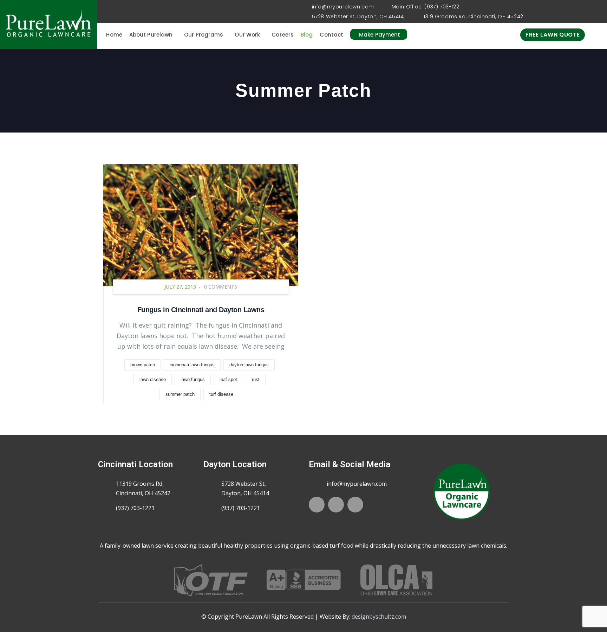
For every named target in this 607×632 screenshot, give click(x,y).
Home (114, 34)
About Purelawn (150, 34)
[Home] (48, 24)
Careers (283, 34)
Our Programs (203, 34)
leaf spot (228, 379)
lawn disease (152, 379)
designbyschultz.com (379, 616)
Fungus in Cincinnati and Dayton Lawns (201, 310)
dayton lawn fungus (249, 364)
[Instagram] (355, 504)
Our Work (247, 34)
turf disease (221, 394)
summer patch (180, 394)
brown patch (142, 364)
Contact (331, 34)
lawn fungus (193, 379)
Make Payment (379, 34)
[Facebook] (317, 504)
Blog (307, 34)
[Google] (336, 504)
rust (256, 379)
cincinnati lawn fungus (192, 364)
